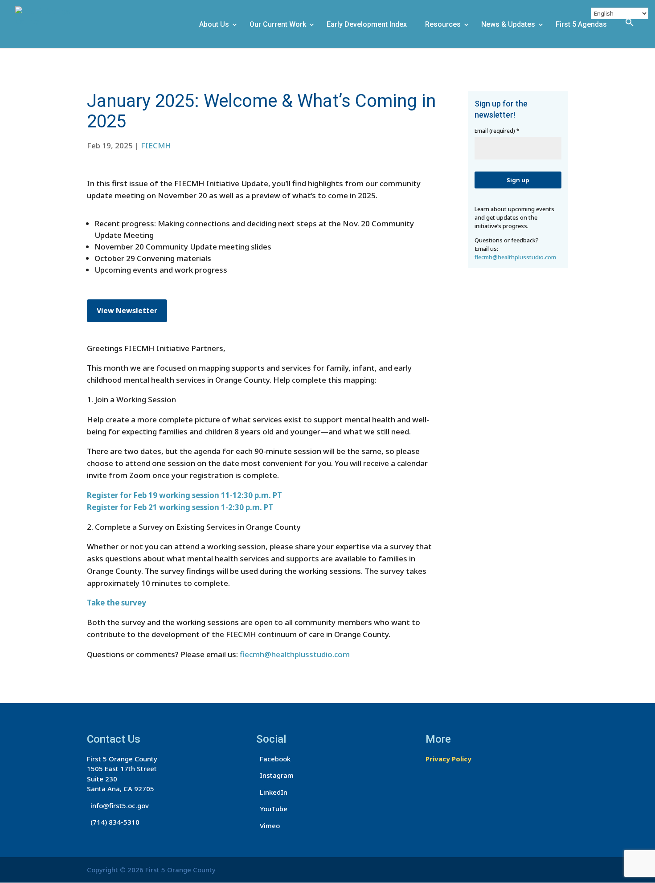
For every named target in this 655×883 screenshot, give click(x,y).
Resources (443, 25)
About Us (214, 25)
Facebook (273, 758)
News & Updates (508, 25)
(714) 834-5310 (113, 822)
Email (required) (497, 131)
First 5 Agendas (581, 25)
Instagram (275, 775)
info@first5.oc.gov (118, 805)
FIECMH (156, 145)
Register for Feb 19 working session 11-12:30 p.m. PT (184, 495)
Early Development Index (367, 25)
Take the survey (116, 602)
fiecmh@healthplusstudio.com (295, 654)
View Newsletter (127, 310)
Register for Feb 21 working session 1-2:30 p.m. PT (180, 507)
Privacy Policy (448, 758)
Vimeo (268, 825)
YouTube (271, 808)
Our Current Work (278, 25)
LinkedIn (271, 792)
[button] (633, 32)
